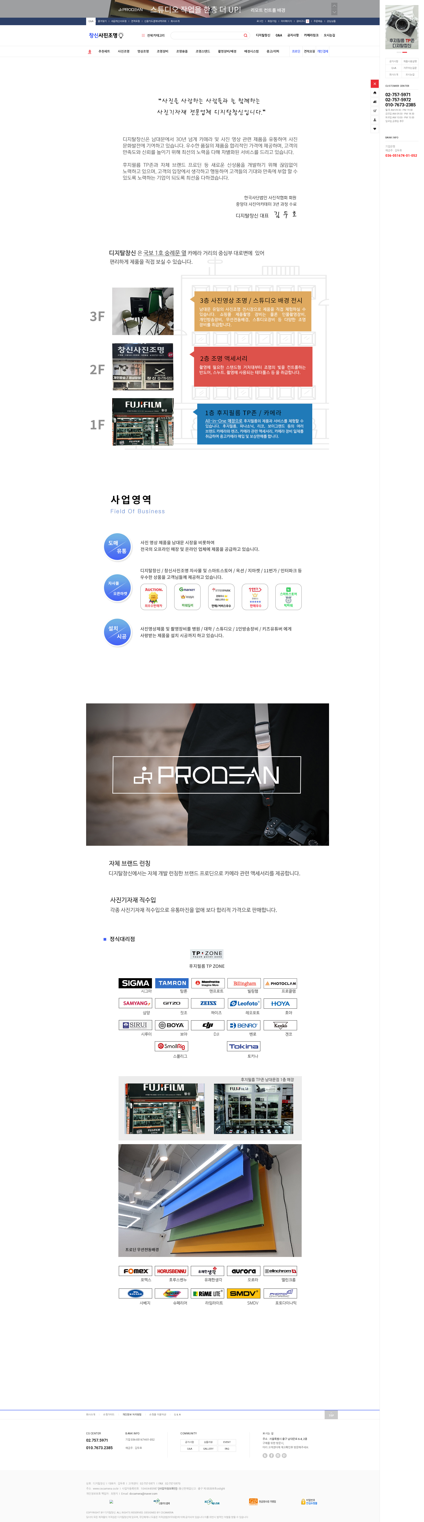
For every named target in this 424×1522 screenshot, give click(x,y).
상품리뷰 (208, 1442)
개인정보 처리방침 (132, 1414)
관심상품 (331, 21)
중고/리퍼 (273, 51)
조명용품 (182, 51)
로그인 (260, 21)
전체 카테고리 (156, 35)
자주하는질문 (410, 68)
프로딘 (296, 51)
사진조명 (123, 51)
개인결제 (322, 51)
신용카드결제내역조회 (155, 21)
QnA (393, 68)
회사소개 (393, 74)
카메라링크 (311, 35)
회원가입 (272, 21)
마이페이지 (286, 21)
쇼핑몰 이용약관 (157, 1414)
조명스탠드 (203, 51)
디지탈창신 (263, 35)
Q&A (90, 21)
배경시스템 (251, 51)
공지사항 (393, 61)
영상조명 (143, 51)
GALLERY (208, 1448)
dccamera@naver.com (143, 1493)
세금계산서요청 (119, 21)
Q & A (177, 1414)
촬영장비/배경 (227, 51)
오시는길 (410, 74)
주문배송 (318, 21)
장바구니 (302, 21)
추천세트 (104, 51)
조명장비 (162, 51)
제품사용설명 (410, 61)
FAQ (227, 1448)
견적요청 (135, 21)
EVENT (227, 1442)
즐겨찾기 (102, 21)
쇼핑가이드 (109, 1414)
